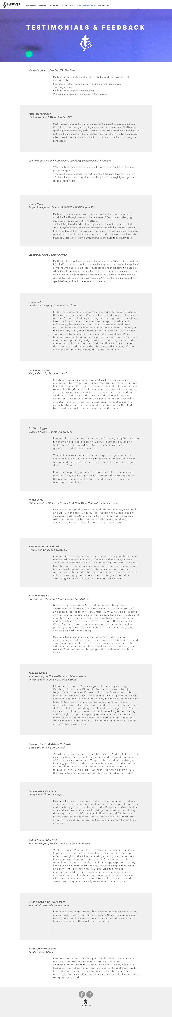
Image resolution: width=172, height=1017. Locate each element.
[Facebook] (82, 994)
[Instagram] (89, 994)
